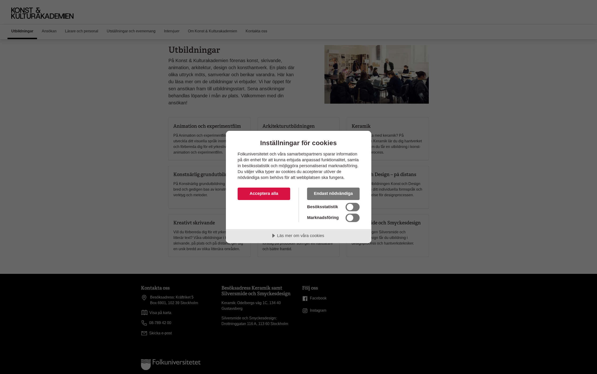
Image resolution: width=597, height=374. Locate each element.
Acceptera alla (264, 193)
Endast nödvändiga (333, 193)
